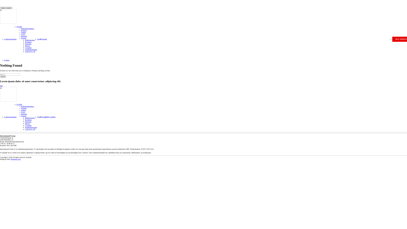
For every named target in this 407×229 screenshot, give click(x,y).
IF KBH (19, 27)
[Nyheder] (8, 23)
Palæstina (28, 44)
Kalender (24, 36)
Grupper (23, 38)
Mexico (27, 46)
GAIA (23, 34)
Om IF (39, 39)
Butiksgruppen (30, 40)
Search (3, 76)
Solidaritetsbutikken (27, 29)
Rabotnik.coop (16, 159)
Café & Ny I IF (30, 51)
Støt (1, 86)
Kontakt (44, 39)
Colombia (28, 48)
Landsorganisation (10, 39)
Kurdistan (28, 42)
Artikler (23, 32)
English (6, 60)
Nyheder (24, 30)
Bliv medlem (51, 117)
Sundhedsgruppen (31, 50)
